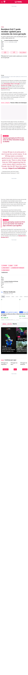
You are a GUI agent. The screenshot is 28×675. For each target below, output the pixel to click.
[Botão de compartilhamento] (5, 52)
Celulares (8, 296)
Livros (17, 296)
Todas (3, 296)
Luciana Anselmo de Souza (11, 40)
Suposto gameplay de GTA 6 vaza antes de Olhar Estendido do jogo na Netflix (13, 139)
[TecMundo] (4, 2)
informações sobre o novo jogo (12, 83)
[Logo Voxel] (18, 2)
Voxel (2, 27)
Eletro (13, 296)
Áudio (21, 296)
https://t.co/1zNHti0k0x (17, 168)
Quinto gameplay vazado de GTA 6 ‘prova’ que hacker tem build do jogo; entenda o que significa (14, 223)
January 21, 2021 (15, 173)
